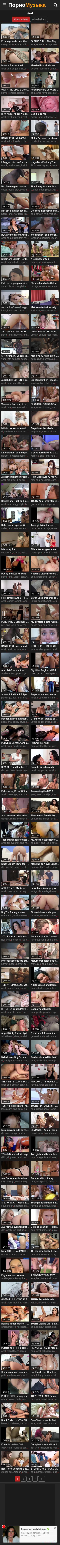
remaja (40, 44)
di (2, 431)
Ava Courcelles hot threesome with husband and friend (15, 1178)
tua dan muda (45, 141)
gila (32, 504)
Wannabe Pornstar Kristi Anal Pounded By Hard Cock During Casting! (15, 404)
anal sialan (52, 939)
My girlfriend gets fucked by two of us (45, 622)
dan (3, 770)
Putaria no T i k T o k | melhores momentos (15, 1348)
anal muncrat (15, 334)
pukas (19, 673)
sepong (51, 504)
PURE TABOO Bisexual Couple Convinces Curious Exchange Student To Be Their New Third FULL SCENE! (15, 622)
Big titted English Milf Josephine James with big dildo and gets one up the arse (45, 670)
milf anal (27, 117)
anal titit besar (46, 117)
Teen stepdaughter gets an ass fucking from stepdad (15, 839)
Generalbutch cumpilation (45, 1033)
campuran (6, 552)
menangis (12, 794)
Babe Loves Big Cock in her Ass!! (15, 1057)
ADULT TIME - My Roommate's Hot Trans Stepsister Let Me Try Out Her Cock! (15, 888)
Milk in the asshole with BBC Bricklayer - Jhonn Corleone (15, 428)
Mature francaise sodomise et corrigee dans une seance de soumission (45, 960)
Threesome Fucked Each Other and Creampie (45, 1251)
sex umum (27, 1399)
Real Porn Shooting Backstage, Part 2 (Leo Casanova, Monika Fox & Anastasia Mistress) (15, 1468)
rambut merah (43, 1230)
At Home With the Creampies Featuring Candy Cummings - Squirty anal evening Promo (15, 476)
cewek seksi (37, 1133)
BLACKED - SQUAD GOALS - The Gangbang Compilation (45, 404)
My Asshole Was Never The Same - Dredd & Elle (45, 839)
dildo (9, 746)
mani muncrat (14, 891)
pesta (39, 1012)
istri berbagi (14, 359)
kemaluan (45, 68)
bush (23, 141)
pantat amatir (45, 601)
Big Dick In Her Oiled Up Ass (45, 1372)
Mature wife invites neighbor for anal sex (45, 307)
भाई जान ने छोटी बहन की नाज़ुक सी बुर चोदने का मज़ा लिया (15, 307)
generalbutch (38, 1036)
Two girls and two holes (44, 1154)
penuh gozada (8, 697)
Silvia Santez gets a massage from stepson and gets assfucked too (45, 549)
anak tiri (5, 843)
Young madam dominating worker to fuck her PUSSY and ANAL (45, 1202)
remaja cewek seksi (20, 818)
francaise (36, 964)
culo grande (7, 44)
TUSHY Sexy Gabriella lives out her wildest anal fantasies (45, 1299)
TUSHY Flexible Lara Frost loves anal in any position (15, 1105)
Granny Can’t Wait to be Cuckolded (45, 718)
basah (16, 141)
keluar (34, 1302)
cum (53, 480)
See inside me (38, 114)
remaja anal (48, 262)
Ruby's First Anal (40, 743)
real (49, 334)
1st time (35, 1447)
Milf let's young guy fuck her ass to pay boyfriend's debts (45, 138)
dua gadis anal (43, 1157)
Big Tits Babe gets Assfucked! (15, 912)
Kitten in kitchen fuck (12, 1444)
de (39, 891)
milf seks (53, 214)
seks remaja (48, 1351)
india (3, 310)
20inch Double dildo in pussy (15, 1154)
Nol (3, 939)
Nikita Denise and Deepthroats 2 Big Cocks (45, 985)
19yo (33, 165)
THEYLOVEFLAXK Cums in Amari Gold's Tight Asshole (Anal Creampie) (45, 1396)
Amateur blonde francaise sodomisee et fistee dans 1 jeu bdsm (45, 936)
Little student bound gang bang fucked (15, 452)
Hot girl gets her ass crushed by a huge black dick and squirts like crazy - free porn (15, 210)
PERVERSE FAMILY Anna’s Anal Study (15, 743)
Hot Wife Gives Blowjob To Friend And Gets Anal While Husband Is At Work (45, 573)
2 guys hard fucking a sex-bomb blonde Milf (45, 452)
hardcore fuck (43, 1472)
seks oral (47, 431)
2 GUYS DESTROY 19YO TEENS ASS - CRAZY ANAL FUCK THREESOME (45, 1275)
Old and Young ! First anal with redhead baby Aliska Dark (45, 1227)
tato (58, 504)
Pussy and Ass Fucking (13, 573)
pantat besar (13, 867)
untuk (4, 165)
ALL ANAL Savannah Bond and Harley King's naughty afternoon (15, 1227)
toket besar (37, 673)
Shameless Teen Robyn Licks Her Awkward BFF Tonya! (45, 815)
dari (40, 625)
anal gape (41, 504)
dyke (16, 1036)
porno (4, 93)
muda (34, 141)
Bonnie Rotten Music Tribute (15, 1323)
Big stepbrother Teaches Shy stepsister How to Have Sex (45, 380)
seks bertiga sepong (25, 1181)
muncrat (29, 214)
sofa (56, 1447)
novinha (35, 915)
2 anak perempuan (11, 1472)
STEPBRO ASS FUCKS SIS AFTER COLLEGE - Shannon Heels (45, 1468)
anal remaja (10, 431)
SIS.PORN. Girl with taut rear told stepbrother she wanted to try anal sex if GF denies (15, 1202)
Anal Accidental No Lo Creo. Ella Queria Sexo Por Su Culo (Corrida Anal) (45, 1057)
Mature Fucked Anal (12, 65)
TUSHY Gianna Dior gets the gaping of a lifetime (45, 1323)
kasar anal (53, 286)
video (17, 576)
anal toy (40, 867)
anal (33, 44)
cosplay (55, 1012)
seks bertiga (27, 988)
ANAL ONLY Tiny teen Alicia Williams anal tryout (45, 1081)
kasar (54, 238)
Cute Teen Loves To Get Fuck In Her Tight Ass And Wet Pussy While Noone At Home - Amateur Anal (45, 1420)
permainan (36, 359)
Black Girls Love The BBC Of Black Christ (15, 1420)
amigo (34, 891)
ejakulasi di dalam (26, 93)
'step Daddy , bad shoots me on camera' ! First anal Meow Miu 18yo (45, 234)
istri (33, 310)
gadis (26, 673)
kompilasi (48, 359)
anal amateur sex (22, 915)
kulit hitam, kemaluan (19, 1423)
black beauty (51, 1133)
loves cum (6, 1109)
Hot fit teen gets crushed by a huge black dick (15, 186)
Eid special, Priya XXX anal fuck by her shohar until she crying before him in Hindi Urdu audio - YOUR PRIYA (15, 791)
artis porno (28, 1472)
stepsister (36, 431)
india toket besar (16, 310)
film (33, 480)
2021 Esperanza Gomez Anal (15, 936)
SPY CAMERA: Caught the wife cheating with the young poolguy (15, 355)
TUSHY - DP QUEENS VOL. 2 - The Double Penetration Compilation (15, 985)
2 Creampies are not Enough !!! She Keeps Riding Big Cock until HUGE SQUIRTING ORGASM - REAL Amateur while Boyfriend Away (15, 331)
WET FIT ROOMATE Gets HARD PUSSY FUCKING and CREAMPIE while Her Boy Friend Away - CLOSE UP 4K (15, 89)
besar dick (13, 189)
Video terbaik (21, 19)
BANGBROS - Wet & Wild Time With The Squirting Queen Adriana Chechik (15, 138)
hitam (4, 214)
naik (9, 407)
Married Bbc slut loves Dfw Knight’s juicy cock (45, 65)
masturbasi (46, 1447)
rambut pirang (14, 117)
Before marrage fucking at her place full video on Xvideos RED (15, 525)
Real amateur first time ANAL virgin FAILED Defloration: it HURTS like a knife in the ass (45, 331)
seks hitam (26, 189)
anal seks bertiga (16, 262)
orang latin (20, 286)
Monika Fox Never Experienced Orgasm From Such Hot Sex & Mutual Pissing (45, 864)
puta (3, 1375)
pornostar (16, 939)
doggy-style (44, 722)
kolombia (27, 939)
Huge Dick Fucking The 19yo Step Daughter (45, 162)
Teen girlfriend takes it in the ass (45, 525)
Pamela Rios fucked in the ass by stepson (45, 767)
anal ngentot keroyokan (13, 1278)
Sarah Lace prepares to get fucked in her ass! (45, 598)
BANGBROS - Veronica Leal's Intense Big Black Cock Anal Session (15, 646)
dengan (25, 359)
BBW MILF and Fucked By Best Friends (15, 767)
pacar (34, 528)
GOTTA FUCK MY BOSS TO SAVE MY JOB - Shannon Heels (15, 1299)
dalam (34, 117)
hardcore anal (14, 649)
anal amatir (21, 44)
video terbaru (39, 19)
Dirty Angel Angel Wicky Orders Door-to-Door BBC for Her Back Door (15, 114)
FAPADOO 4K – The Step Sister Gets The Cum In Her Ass (45, 41)
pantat (42, 334)
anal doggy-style (15, 68)
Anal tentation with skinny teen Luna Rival (15, 815)
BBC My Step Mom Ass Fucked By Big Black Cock (15, 234)
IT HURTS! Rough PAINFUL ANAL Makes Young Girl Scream (15, 1009)
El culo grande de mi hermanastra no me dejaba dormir (15, 41)
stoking (56, 794)
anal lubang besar (40, 1109)
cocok (4, 189)
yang (3, 359)
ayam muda (14, 1399)
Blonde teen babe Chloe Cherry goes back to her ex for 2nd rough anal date (45, 283)
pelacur (35, 68)
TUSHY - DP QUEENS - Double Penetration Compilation (45, 1105)
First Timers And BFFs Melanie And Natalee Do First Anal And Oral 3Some (15, 598)
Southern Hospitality (42, 1178)
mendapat (36, 552)
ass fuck (51, 310)
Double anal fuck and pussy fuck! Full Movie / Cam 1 (15, 501)
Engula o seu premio (12, 1275)
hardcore (19, 214)
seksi (9, 141)
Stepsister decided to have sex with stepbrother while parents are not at (45, 428)
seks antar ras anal (21, 625)
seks (38, 262)
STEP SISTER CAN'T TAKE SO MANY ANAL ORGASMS (15, 1081)
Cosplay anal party (41, 1009)
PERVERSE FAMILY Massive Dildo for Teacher (45, 1348)
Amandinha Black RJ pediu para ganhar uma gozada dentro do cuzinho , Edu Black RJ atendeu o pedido (15, 694)
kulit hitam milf (20, 238)
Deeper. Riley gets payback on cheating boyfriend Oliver (15, 718)
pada (4, 722)
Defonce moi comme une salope (45, 210)
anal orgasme (44, 165)
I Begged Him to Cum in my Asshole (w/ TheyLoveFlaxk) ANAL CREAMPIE (15, 162)
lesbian (10, 601)
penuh (24, 576)
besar (19, 770)
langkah (35, 238)
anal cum (45, 238)
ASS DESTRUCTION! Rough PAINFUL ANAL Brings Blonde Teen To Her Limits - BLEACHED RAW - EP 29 (15, 380)
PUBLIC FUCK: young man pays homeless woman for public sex (15, 1396)
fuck (27, 504)
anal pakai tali (28, 552)
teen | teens (13, 1351)
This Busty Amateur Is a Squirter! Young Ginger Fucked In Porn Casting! (45, 186)
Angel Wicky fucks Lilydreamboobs (15, 1033)
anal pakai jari (44, 794)
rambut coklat (49, 93)
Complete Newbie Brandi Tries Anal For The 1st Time (45, 1444)
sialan (4, 528)
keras (34, 455)
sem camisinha (48, 915)
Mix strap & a (8, 549)
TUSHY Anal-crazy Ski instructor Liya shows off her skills (45, 501)
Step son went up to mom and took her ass (45, 694)
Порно (16, 5)
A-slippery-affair (40, 259)
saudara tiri (37, 383)
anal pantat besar (16, 383)
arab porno (24, 794)
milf (46, 214)
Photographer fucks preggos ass (15, 960)
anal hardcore (43, 480)
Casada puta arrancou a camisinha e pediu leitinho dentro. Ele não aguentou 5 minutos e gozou (15, 1372)
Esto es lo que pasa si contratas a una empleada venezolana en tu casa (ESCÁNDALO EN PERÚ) (15, 283)
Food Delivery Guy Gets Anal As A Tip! (45, 89)
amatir (34, 334)
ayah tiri (15, 843)
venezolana (7, 286)
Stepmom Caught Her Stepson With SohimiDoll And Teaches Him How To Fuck (15, 259)
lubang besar (45, 189)
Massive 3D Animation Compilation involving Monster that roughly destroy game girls (45, 355)
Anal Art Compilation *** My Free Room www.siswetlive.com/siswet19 (15, 670)
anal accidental (26, 1133)
